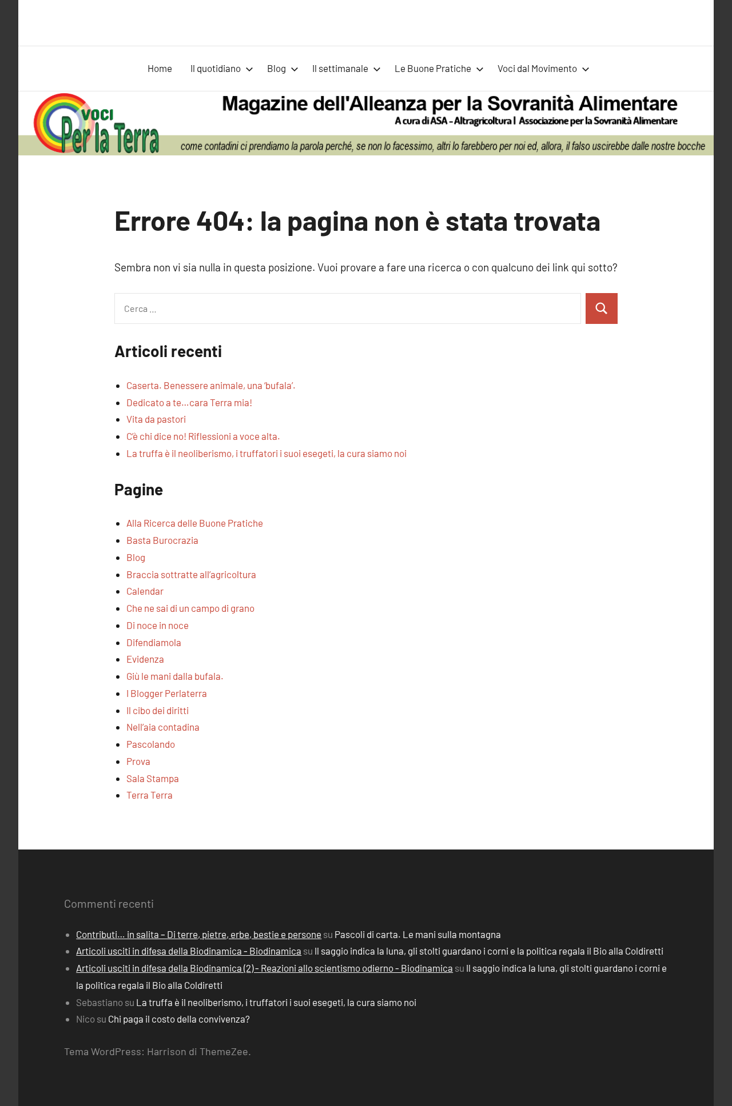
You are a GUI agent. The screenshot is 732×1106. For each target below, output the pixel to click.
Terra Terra (149, 794)
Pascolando (150, 744)
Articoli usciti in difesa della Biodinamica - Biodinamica (188, 950)
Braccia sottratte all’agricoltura (191, 574)
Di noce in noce (157, 625)
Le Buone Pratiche (433, 68)
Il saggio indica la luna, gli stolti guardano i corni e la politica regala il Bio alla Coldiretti (489, 950)
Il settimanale (340, 68)
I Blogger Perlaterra (166, 693)
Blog (276, 68)
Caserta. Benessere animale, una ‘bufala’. (211, 385)
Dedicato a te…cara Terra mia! (189, 402)
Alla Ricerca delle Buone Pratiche (194, 522)
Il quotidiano (215, 68)
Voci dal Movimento (537, 68)
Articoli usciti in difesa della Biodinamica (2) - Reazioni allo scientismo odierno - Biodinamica (264, 967)
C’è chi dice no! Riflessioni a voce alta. (203, 436)
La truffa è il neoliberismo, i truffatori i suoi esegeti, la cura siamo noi (266, 453)
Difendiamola (153, 642)
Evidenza (145, 658)
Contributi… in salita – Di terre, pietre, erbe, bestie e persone (198, 934)
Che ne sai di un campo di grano (190, 608)
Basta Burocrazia (162, 540)
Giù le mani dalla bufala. (175, 676)
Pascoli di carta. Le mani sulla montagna (418, 934)
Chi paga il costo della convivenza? (179, 1018)
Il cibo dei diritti (157, 710)
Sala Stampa (152, 778)
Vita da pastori (156, 418)
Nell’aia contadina (163, 726)
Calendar (145, 590)
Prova (138, 761)
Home (160, 68)
